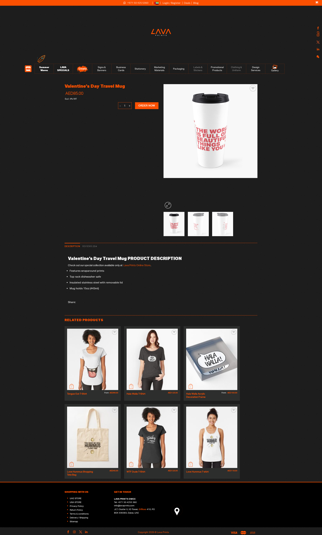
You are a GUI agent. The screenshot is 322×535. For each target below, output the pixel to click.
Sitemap (74, 521)
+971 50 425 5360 (137, 2)
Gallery (275, 70)
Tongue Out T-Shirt (77, 393)
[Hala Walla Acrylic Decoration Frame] (211, 359)
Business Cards (121, 69)
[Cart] (316, 3)
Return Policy (76, 510)
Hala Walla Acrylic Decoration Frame (196, 395)
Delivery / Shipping (79, 517)
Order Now (146, 105)
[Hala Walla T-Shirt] (152, 359)
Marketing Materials (159, 69)
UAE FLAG (156, 4)
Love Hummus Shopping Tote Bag (80, 473)
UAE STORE (76, 498)
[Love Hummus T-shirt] (211, 437)
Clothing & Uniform (236, 69)
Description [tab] (72, 246)
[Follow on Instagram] (317, 35)
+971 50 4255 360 (127, 502)
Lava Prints (129, 265)
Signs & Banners (101, 69)
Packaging (178, 68)
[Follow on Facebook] (317, 28)
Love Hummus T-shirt (197, 471)
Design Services (255, 69)
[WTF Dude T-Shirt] (152, 437)
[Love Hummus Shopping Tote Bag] (92, 437)
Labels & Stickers (197, 69)
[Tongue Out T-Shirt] (92, 359)
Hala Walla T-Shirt (136, 393)
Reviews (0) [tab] (88, 246)
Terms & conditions (79, 514)
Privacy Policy (77, 506)
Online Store (143, 265)
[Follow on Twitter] (317, 42)
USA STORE (76, 502)
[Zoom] (168, 205)
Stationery (140, 68)
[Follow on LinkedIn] (317, 49)
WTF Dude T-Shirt (136, 471)
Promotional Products (217, 69)
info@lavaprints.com (124, 505)
